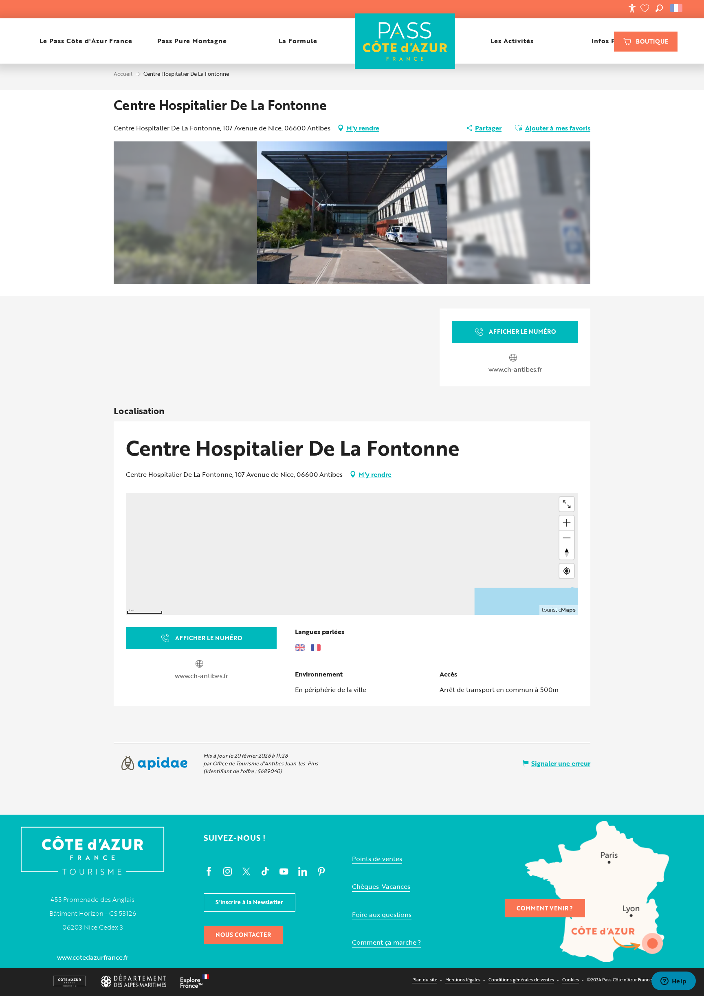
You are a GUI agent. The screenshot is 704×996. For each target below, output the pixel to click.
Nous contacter (243, 934)
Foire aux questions (381, 914)
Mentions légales (462, 979)
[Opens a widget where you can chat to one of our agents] (673, 982)
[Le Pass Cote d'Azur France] (405, 41)
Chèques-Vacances (381, 886)
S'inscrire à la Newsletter (249, 902)
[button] (659, 8)
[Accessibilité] (632, 8)
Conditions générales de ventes (521, 979)
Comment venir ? (545, 908)
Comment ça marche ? (386, 942)
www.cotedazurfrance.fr (92, 957)
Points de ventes (377, 859)
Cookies (570, 979)
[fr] (677, 8)
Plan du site (424, 979)
